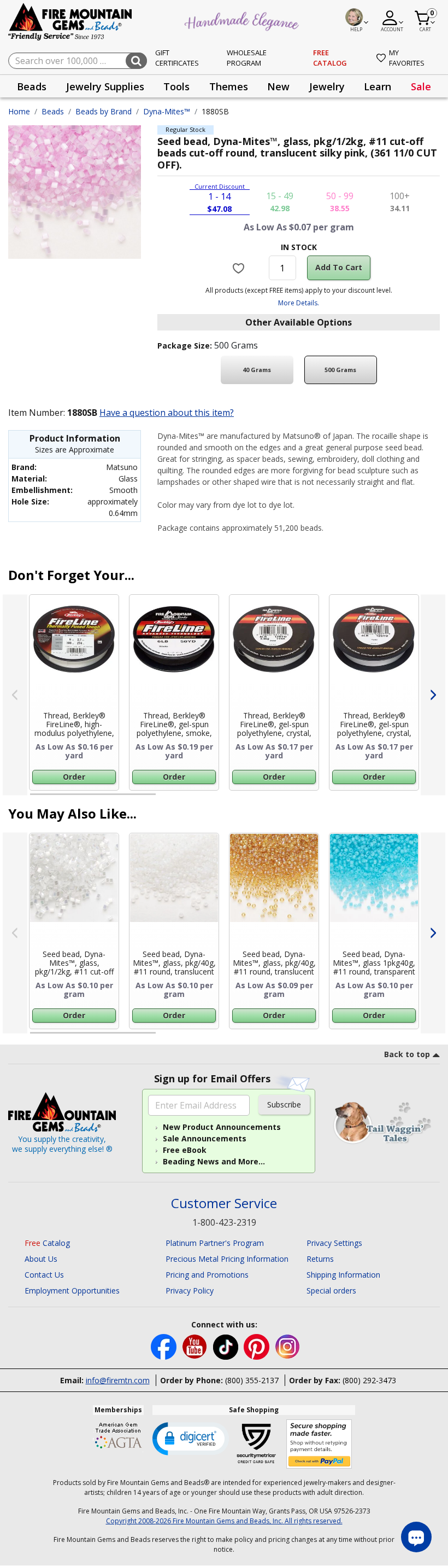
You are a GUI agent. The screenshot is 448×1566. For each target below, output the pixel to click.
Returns (320, 1259)
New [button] (278, 86)
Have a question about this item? (166, 413)
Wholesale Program (247, 58)
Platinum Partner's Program (215, 1243)
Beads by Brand (103, 111)
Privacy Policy (190, 1290)
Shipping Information (343, 1274)
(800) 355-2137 (252, 1380)
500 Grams (340, 370)
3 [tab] (297, 798)
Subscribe (284, 1104)
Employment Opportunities (72, 1290)
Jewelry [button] (327, 86)
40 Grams (257, 370)
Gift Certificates (177, 58)
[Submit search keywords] (136, 61)
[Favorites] (239, 268)
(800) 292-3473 (369, 1380)
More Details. (298, 303)
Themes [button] (228, 86)
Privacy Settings (334, 1243)
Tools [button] (176, 86)
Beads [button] (31, 86)
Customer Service (224, 1203)
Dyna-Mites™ (166, 111)
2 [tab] (166, 798)
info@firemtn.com (118, 1380)
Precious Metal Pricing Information (227, 1259)
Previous (15, 694)
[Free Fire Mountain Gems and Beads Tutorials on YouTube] (196, 1346)
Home (19, 111)
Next (433, 694)
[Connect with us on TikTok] (226, 1346)
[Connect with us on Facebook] (165, 1346)
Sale (421, 86)
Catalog (47, 1243)
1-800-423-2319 (224, 1222)
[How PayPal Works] (319, 1444)
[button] (190, 1438)
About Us (41, 1259)
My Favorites (407, 58)
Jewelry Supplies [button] (105, 86)
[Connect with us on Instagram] (287, 1346)
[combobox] (77, 61)
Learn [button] (377, 86)
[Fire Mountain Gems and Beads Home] (70, 21)
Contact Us (44, 1274)
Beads (53, 111)
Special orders (331, 1290)
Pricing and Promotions (207, 1274)
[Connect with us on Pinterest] (258, 1346)
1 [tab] (35, 798)
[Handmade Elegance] (243, 20)
